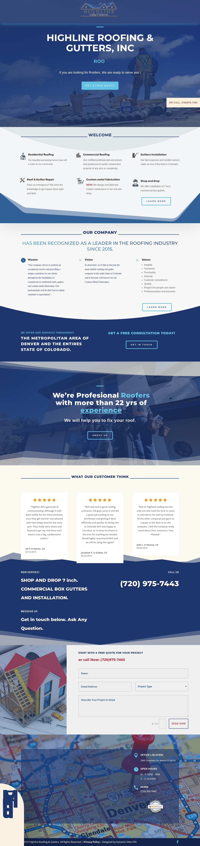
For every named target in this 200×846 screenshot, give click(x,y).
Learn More (156, 201)
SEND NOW (178, 723)
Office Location (152, 755)
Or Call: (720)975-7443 (183, 102)
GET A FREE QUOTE (100, 85)
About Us (100, 435)
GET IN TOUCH (142, 344)
